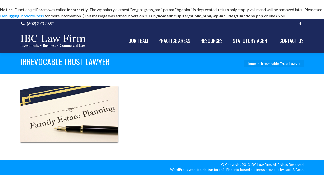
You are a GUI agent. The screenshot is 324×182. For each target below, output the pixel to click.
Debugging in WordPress (22, 15)
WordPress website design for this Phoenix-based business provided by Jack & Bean (237, 169)
